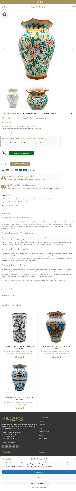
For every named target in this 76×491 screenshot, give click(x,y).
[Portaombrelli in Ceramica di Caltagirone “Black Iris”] (19, 327)
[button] (3, 49)
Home (3, 113)
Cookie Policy (35, 487)
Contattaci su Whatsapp (21, 153)
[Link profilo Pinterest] (40, 2)
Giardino (20, 202)
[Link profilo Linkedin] (14, 205)
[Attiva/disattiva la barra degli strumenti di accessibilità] (4, 14)
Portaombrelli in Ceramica (17, 199)
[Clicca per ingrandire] (5, 81)
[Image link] (12, 419)
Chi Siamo (42, 424)
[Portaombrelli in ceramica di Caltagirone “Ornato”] (56, 327)
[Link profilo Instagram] (38, 2)
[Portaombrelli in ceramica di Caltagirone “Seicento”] (19, 378)
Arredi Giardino (9, 202)
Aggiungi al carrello (20, 164)
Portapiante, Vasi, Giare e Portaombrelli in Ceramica (39, 113)
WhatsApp (13, 143)
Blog (40, 428)
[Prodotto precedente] (68, 113)
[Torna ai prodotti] (71, 113)
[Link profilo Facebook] (33, 2)
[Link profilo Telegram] (17, 205)
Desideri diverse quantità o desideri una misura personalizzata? (25, 138)
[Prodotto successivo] (73, 113)
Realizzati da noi (44, 431)
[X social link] (35, 2)
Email (23, 143)
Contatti (41, 435)
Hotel (26, 202)
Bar (16, 202)
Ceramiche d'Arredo (13, 113)
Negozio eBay (43, 438)
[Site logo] (38, 7)
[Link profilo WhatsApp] (43, 2)
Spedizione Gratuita (27, 353)
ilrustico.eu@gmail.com (8, 442)
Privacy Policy (43, 487)
